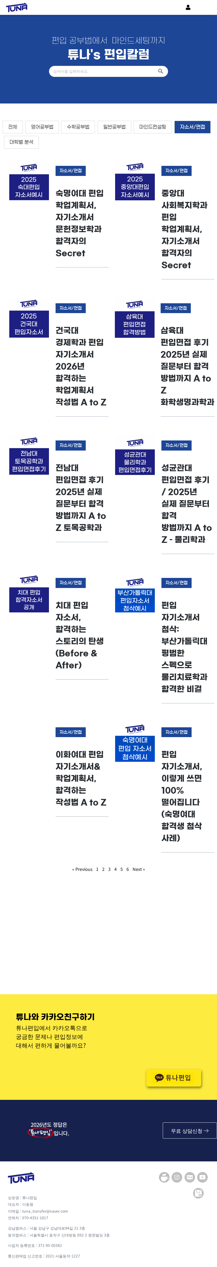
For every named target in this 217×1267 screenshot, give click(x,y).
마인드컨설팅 (152, 127)
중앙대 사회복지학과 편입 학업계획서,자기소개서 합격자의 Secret (184, 229)
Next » (139, 869)
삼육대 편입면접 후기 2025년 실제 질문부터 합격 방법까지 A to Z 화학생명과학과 (187, 366)
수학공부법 (78, 127)
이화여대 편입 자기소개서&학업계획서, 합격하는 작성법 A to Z (81, 778)
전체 (12, 127)
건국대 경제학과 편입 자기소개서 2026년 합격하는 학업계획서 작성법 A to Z (81, 366)
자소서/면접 (192, 127)
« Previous (82, 869)
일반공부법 (114, 127)
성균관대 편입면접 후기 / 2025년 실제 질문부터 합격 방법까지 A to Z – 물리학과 (186, 504)
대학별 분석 (21, 142)
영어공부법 (42, 127)
